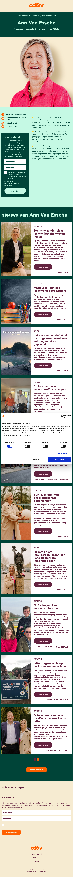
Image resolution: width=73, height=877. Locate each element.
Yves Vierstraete (62, 648)
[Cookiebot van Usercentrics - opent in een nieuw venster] (62, 416)
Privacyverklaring (31, 871)
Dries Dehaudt (53, 479)
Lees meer (43, 267)
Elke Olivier (64, 479)
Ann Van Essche (62, 272)
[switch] (27, 446)
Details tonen (62, 453)
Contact (36, 861)
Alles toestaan (59, 459)
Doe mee (36, 858)
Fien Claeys (64, 646)
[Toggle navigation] (4, 5)
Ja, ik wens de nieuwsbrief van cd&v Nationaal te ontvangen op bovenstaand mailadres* (17, 175)
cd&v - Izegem (38, 16)
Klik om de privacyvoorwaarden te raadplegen (11, 183)
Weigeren (36, 459)
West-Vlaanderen (24, 16)
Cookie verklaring (41, 871)
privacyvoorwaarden (23, 825)
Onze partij (37, 854)
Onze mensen (51, 16)
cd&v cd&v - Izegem (13, 787)
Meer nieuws (36, 769)
